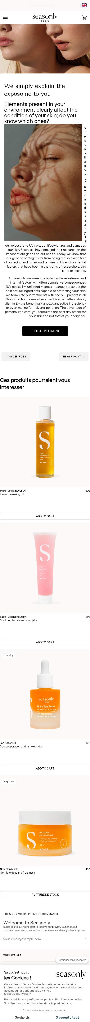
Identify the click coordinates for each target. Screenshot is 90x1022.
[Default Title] (45, 442)
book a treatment (45, 331)
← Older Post (15, 356)
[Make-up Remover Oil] (45, 442)
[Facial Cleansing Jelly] (45, 568)
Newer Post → (74, 356)
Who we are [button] (12, 955)
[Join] (81, 939)
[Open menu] (9, 17)
